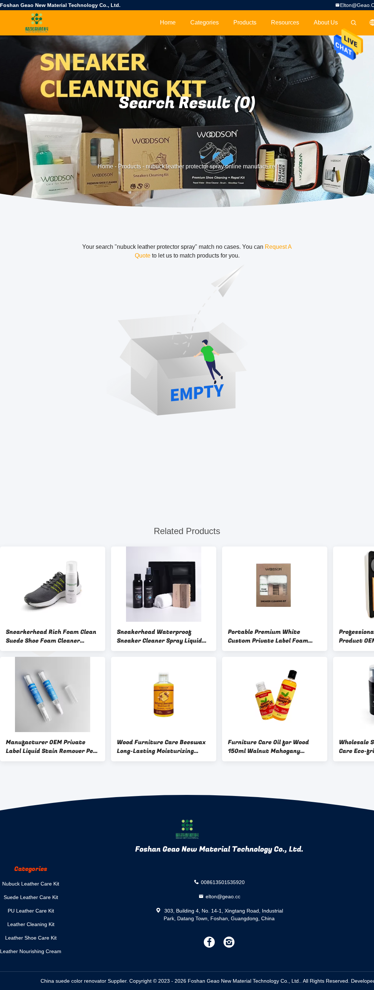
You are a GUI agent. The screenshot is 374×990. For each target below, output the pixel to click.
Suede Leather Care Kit (31, 897)
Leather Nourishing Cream (30, 951)
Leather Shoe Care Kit (31, 938)
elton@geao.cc (223, 896)
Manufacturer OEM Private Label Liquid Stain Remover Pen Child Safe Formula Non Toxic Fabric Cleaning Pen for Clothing (52, 746)
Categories (204, 22)
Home (168, 22)
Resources (285, 22)
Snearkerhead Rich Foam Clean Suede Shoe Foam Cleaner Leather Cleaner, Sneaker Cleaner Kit (51, 636)
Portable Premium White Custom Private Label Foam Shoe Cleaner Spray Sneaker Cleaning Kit (268, 636)
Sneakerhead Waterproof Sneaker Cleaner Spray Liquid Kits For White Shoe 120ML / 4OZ (159, 636)
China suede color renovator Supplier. (85, 981)
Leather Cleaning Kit (30, 924)
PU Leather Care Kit (31, 911)
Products (244, 22)
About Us (326, 22)
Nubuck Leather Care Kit (30, 884)
